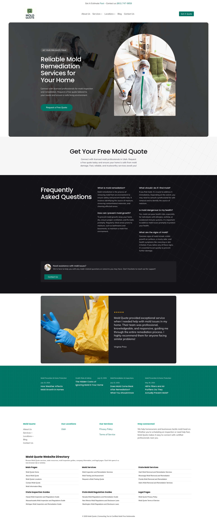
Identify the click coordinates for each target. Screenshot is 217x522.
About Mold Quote (32, 476)
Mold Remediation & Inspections (122, 378)
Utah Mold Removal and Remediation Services (155, 472)
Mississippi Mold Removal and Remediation (154, 476)
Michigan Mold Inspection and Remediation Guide (43, 504)
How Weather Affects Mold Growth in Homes (52, 388)
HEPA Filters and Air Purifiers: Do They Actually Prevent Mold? (156, 389)
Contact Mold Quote (33, 483)
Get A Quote (186, 14)
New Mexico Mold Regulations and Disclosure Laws (100, 500)
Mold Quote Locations (34, 479)
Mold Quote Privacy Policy (148, 497)
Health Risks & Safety (83, 378)
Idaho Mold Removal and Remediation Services (156, 483)
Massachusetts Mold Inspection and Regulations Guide (45, 500)
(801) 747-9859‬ (124, 3)
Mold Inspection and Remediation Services (97, 472)
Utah (63, 429)
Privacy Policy (106, 429)
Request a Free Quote (56, 107)
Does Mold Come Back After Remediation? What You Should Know (122, 389)
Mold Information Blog (34, 486)
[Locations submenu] (114, 14)
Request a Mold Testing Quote (93, 479)
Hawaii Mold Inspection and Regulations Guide (42, 497)
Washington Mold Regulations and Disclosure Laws (100, 504)
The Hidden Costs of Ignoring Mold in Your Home (89, 383)
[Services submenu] (101, 14)
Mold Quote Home (32, 472)
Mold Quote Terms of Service (149, 500)
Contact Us (53, 277)
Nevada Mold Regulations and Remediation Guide (100, 497)
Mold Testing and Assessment (93, 476)
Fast (102, 3)
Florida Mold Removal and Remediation (153, 479)
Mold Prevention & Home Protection (54, 378)
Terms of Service (107, 434)
